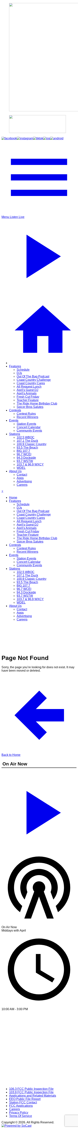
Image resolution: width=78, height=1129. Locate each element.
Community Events (29, 430)
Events (13, 420)
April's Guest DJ (27, 390)
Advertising (24, 481)
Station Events (26, 423)
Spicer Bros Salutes (30, 406)
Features (15, 366)
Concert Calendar (29, 427)
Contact (22, 474)
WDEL (21, 467)
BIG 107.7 (23, 451)
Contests (15, 410)
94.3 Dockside (26, 457)
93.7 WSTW (25, 461)
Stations (14, 434)
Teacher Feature (28, 400)
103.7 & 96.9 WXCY (30, 464)
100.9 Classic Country (31, 444)
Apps (20, 478)
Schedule (23, 369)
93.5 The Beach (27, 447)
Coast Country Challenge (34, 379)
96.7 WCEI (24, 454)
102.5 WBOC (25, 437)
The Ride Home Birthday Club (37, 403)
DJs (19, 373)
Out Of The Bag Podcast (33, 376)
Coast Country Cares (31, 383)
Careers (22, 484)
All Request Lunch (29, 386)
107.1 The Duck (27, 440)
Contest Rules (26, 413)
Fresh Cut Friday (28, 396)
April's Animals (27, 393)
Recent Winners (27, 417)
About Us (15, 471)
